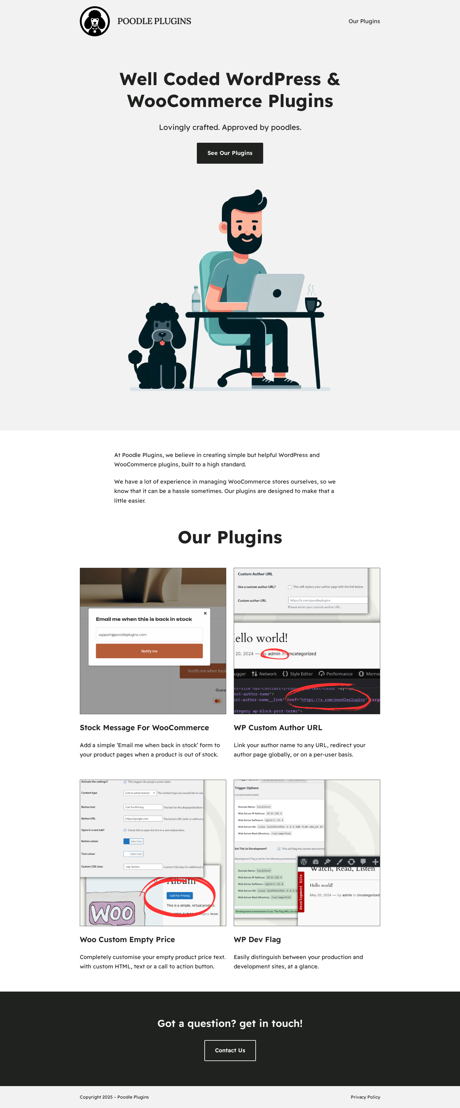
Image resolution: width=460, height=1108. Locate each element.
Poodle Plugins (154, 21)
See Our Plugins (230, 152)
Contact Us (230, 1050)
